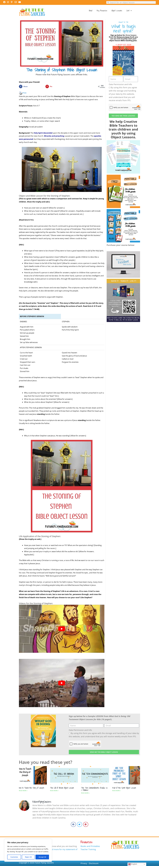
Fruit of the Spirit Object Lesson (124, 787)
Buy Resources (102, 10)
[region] (28, 850)
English (134, 864)
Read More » (23, 791)
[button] (73, 824)
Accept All (42, 857)
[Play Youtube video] (61, 629)
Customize (14, 857)
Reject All (28, 857)
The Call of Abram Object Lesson (62, 787)
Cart (127, 10)
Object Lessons (117, 10)
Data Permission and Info (120, 84)
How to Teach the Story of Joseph (31, 787)
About (90, 10)
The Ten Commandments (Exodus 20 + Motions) (94, 789)
